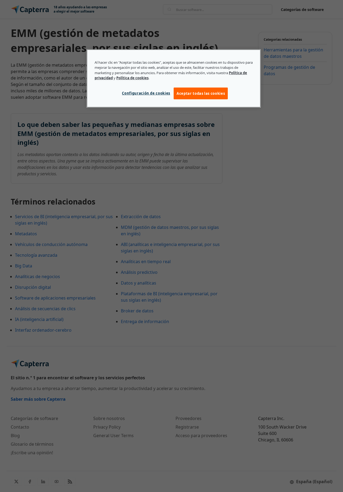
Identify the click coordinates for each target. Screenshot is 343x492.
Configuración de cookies (146, 93)
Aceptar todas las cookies (201, 93)
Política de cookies (132, 77)
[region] (174, 78)
